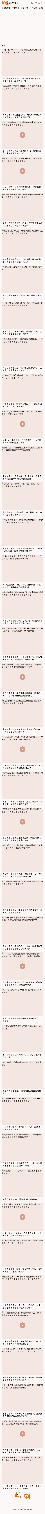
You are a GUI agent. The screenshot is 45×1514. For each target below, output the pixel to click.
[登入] (39, 3)
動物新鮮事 (6, 8)
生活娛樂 (33, 8)
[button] (32, 3)
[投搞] (36, 3)
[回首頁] (10, 3)
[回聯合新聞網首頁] (5, 3)
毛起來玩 (15, 8)
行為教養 (24, 8)
